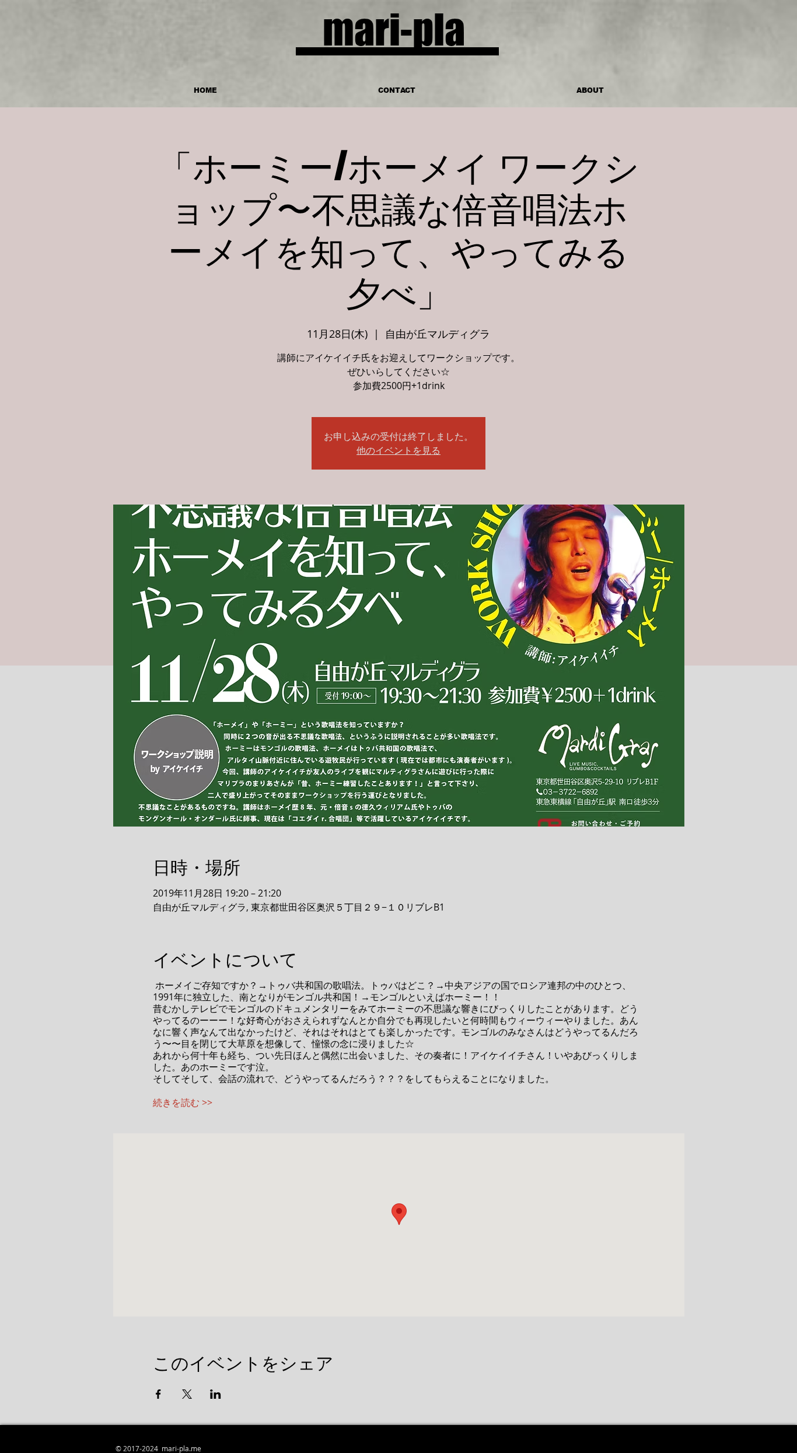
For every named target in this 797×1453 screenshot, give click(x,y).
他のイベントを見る (398, 450)
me (196, 1448)
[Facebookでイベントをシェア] (158, 1394)
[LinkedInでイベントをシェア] (215, 1394)
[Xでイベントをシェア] (187, 1394)
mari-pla (394, 29)
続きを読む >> (182, 1102)
